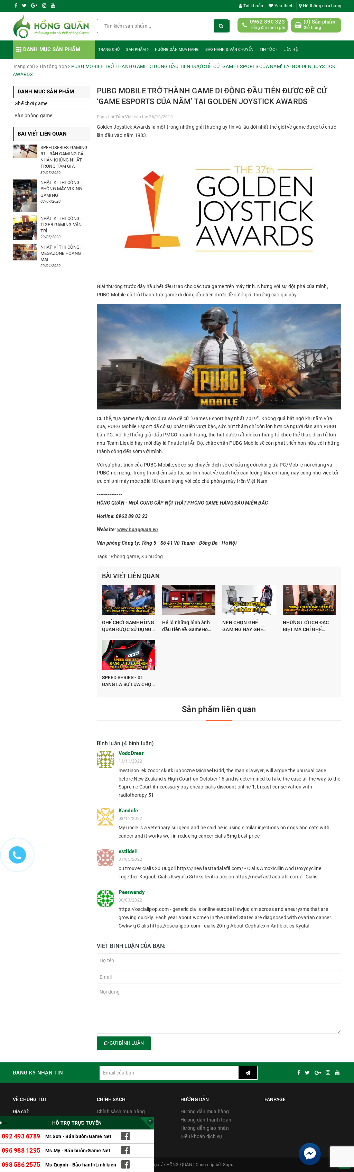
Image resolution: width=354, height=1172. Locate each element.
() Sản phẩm (319, 24)
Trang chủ (109, 49)
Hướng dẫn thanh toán (205, 1120)
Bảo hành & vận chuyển (229, 49)
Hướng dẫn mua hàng (177, 49)
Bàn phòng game (34, 115)
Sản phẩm (136, 49)
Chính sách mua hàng (121, 1111)
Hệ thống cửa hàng (321, 5)
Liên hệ (290, 49)
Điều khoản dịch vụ (201, 1136)
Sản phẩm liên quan (219, 709)
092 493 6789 (21, 1136)
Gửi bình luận (126, 1043)
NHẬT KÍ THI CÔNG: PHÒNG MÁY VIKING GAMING (61, 188)
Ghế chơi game (31, 103)
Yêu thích (283, 5)
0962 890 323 (267, 22)
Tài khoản (252, 5)
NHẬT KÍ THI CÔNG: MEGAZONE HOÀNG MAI (60, 253)
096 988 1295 (21, 1150)
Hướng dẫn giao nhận (204, 1128)
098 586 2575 (21, 1164)
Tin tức (268, 49)
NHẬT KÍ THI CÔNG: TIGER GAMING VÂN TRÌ (61, 224)
